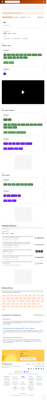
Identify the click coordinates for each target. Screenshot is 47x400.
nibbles (37, 301)
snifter (25, 57)
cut (22, 295)
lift (17, 301)
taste (20, 306)
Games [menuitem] (28, 1)
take (12, 306)
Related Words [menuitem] (23, 17)
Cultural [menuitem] (32, 1)
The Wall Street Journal (8, 247)
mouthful (35, 54)
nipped (7, 233)
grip (19, 124)
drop (17, 54)
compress (14, 124)
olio (21, 353)
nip (3, 233)
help (19, 195)
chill (19, 295)
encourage (10, 148)
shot (14, 57)
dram (13, 54)
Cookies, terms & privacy (39, 366)
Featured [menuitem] (23, 1)
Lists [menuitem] (29, 17)
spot (29, 303)
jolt (25, 54)
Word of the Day (23, 351)
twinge (10, 127)
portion (10, 57)
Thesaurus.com (2, 2)
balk (9, 184)
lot (4, 73)
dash (22, 184)
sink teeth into (12, 132)
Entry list (28, 364)
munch (22, 124)
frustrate (30, 184)
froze (12, 298)
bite (5, 54)
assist (8, 195)
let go (18, 143)
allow (5, 148)
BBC (4, 253)
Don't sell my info (23, 393)
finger (21, 54)
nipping (12, 233)
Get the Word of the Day (28, 358)
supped (4, 306)
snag (31, 124)
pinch (5, 57)
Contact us (38, 364)
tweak (5, 127)
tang (25, 306)
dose (42, 295)
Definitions (41, 17)
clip (9, 124)
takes (16, 306)
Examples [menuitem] (16, 17)
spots (25, 303)
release (22, 143)
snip (35, 124)
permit (20, 148)
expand (5, 143)
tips (33, 306)
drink (30, 295)
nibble (39, 54)
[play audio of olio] (21, 356)
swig (9, 306)
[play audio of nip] (4, 25)
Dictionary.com (43, 2)
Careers (33, 364)
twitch (15, 127)
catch (9, 54)
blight (13, 184)
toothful (11, 62)
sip (17, 57)
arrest (5, 184)
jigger (13, 301)
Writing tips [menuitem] (38, 1)
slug (21, 57)
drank (8, 298)
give (14, 143)
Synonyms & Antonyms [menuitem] (7, 17)
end (26, 184)
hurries (4, 301)
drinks (34, 295)
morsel (29, 54)
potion (8, 303)
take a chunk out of (21, 132)
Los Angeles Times (7, 239)
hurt (42, 298)
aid (4, 195)
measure (28, 301)
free (10, 143)
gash (21, 298)
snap (10, 119)
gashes (29, 298)
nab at (5, 132)
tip (36, 306)
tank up (29, 306)
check (18, 184)
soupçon (6, 62)
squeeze (40, 124)
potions (13, 303)
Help (43, 364)
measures (22, 301)
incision (9, 301)
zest (3, 309)
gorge (16, 148)
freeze (16, 298)
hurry (39, 298)
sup (38, 303)
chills (15, 295)
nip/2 (22, 13)
